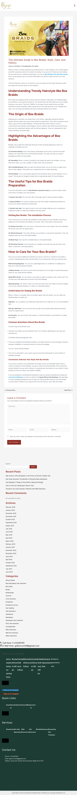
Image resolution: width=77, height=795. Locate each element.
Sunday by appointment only (55, 662)
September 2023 (11, 566)
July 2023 (9, 569)
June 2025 (9, 532)
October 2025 (10, 519)
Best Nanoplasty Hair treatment (16, 583)
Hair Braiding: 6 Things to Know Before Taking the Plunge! (24, 482)
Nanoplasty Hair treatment (14, 620)
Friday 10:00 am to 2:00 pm (40, 666)
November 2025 (11, 516)
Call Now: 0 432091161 (13, 643)
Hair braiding (10, 608)
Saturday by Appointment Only (46, 662)
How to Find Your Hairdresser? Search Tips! (20, 485)
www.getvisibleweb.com (57, 793)
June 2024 (9, 556)
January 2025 (10, 547)
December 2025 (11, 513)
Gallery (16, 705)
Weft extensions (11, 629)
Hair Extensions (11, 611)
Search (8, 464)
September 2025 (11, 522)
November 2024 (11, 553)
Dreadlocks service (12, 605)
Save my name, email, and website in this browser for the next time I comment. (35, 436)
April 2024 (9, 559)
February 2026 (10, 507)
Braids (8, 589)
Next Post (68, 390)
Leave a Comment (14, 66)
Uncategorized (26, 66)
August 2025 (10, 525)
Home (8, 705)
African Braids (10, 580)
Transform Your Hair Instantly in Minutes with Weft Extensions (26, 489)
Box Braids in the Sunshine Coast (56, 74)
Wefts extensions (11, 636)
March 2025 (10, 541)
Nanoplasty (9, 617)
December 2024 (11, 550)
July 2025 (9, 529)
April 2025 (9, 538)
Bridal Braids (10, 592)
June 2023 (9, 572)
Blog (28, 705)
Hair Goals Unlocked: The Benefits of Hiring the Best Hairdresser (26, 479)
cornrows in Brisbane (15, 377)
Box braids (9, 586)
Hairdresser (9, 614)
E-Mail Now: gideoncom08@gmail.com (20, 646)
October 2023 (10, 562)
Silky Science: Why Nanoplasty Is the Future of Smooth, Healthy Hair (28, 476)
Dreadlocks (9, 602)
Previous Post (10, 390)
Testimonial (23, 705)
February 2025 (10, 544)
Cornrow (8, 596)
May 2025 (9, 535)
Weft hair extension (12, 633)
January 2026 (10, 510)
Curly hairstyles (11, 599)
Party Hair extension (12, 623)
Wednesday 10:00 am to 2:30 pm (27, 662)
